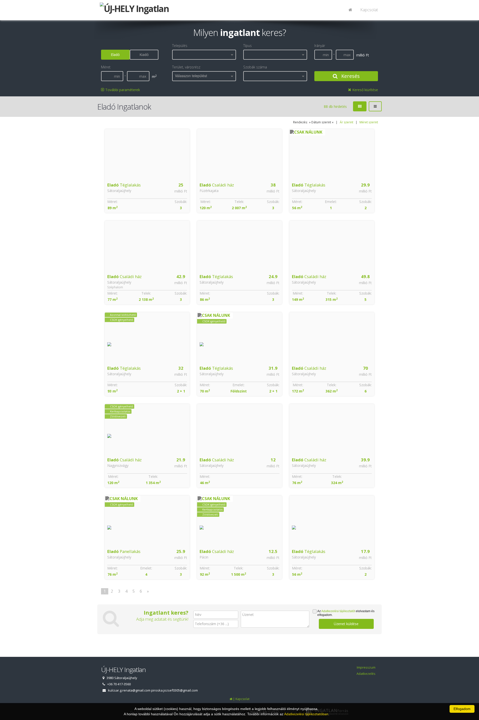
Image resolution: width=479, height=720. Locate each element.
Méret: (112, 201)
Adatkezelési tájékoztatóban (306, 714)
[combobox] (204, 55)
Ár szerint (346, 122)
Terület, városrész (186, 67)
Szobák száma (255, 67)
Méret (106, 67)
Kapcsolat (369, 9)
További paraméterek (122, 89)
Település (179, 45)
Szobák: (181, 201)
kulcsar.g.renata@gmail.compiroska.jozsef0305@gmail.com (153, 690)
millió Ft (180, 191)
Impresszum (366, 667)
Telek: (239, 201)
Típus (247, 45)
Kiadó (144, 54)
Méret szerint (368, 122)
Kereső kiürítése (364, 89)
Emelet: (331, 201)
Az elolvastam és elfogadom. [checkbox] (345, 613)
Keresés (350, 76)
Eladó (115, 54)
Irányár (319, 45)
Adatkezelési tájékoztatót (338, 611)
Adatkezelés (366, 673)
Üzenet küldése (346, 623)
